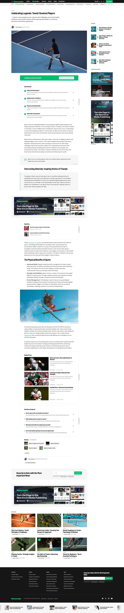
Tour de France (60, 4)
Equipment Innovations (68, 576)
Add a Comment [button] (31, 462)
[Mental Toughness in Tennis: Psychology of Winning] (75, 520)
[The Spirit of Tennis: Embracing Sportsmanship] (49, 544)
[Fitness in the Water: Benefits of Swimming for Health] (93, 45)
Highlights (27, 453)
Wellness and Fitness (68, 586)
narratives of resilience (35, 242)
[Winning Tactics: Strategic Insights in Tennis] (23, 544)
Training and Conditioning (34, 576)
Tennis (13, 10)
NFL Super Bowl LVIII (19, 4)
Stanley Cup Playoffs (40, 4)
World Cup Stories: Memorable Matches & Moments (61, 358)
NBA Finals (95, 4)
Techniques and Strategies (69, 581)
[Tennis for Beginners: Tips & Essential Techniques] (75, 544)
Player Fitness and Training (16, 576)
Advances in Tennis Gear (51, 579)
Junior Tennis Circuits (50, 583)
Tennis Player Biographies (51, 581)
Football (13, 572)
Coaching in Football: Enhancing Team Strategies (60, 373)
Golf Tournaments (67, 574)
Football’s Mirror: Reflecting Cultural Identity (61, 387)
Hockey (30, 572)
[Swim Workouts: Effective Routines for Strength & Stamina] (93, 29)
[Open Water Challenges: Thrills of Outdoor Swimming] (93, 61)
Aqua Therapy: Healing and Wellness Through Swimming (105, 37)
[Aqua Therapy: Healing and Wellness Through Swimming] (93, 37)
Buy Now (109, 1)
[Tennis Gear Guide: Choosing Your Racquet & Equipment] (49, 520)
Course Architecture (68, 579)
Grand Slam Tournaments (51, 574)
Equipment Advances (33, 579)
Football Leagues (14, 574)
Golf (65, 572)
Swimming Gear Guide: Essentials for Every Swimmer (104, 53)
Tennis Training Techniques (51, 590)
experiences (27, 335)
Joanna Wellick (95, 94)
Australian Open (30, 4)
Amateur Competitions (68, 583)
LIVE (12, 4)
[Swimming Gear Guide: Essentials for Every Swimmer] (93, 53)
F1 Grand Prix (88, 4)
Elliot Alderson (95, 82)
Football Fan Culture (15, 579)
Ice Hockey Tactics (33, 581)
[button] (12, 1)
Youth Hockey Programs (34, 586)
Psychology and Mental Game (52, 588)
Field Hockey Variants (33, 583)
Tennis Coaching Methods (51, 576)
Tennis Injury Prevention (51, 586)
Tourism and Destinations (69, 588)
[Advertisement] (102, 122)
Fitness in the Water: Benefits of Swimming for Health (105, 45)
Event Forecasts (80, 4)
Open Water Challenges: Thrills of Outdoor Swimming (105, 61)
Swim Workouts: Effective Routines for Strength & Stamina (105, 29)
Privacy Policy (63, 476)
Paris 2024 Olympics (51, 4)
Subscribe (78, 473)
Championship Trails (70, 4)
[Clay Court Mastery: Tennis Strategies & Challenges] (23, 520)
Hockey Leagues (32, 574)
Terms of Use (71, 476)
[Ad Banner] (49, 206)
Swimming (94, 77)
